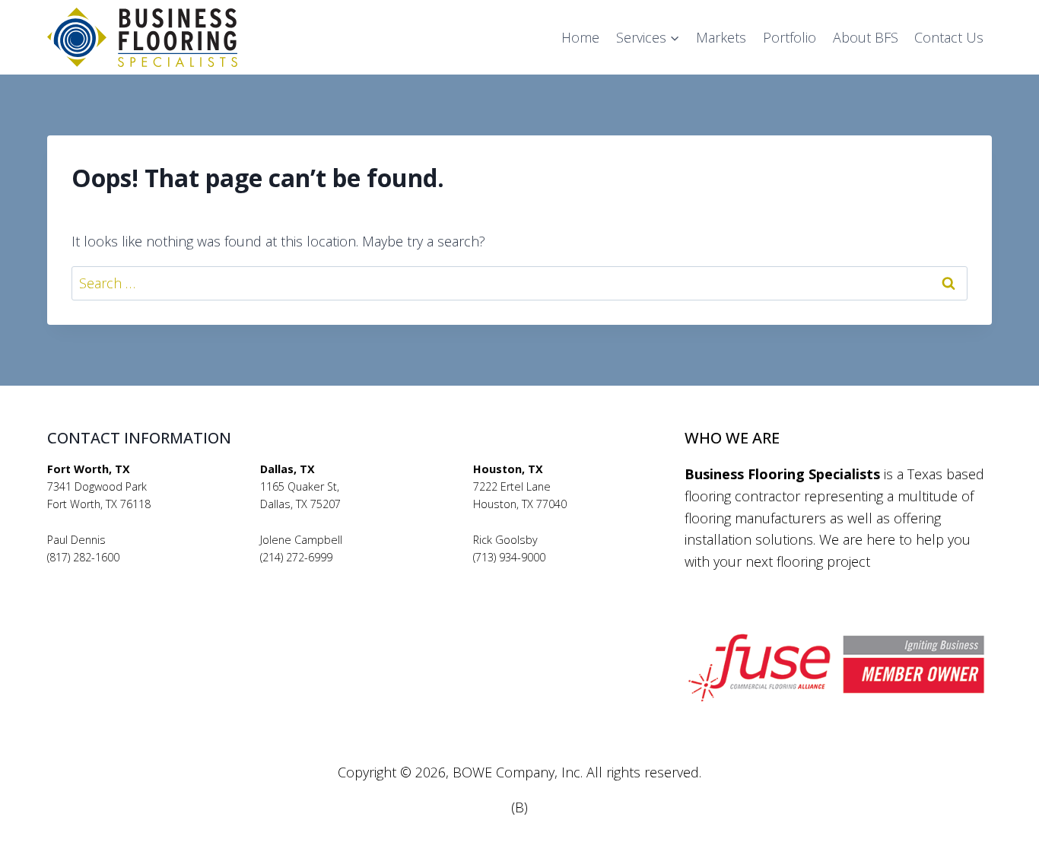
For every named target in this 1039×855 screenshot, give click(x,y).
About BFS (865, 37)
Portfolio (789, 37)
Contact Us (948, 37)
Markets (721, 37)
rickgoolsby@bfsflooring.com (545, 574)
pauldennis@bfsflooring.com (119, 574)
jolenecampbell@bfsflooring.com (343, 574)
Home (580, 37)
